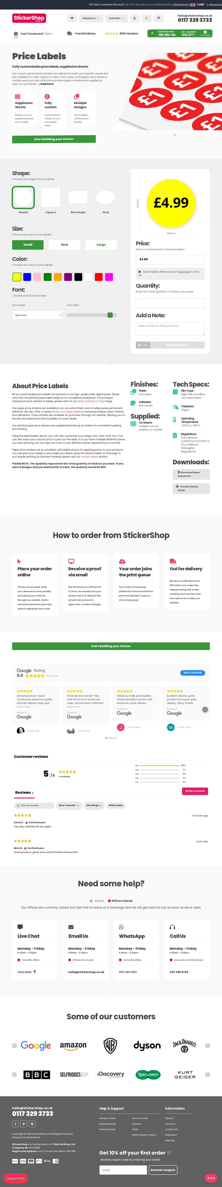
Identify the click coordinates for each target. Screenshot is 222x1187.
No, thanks (111, 634)
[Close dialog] (146, 550)
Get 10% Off (111, 623)
